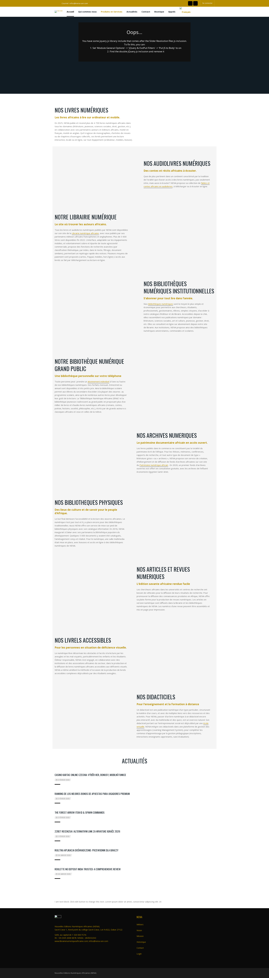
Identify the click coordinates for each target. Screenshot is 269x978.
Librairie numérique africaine (85, 233)
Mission (140, 936)
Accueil (70, 11)
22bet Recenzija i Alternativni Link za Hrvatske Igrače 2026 (87, 831)
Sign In (152, 493)
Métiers (140, 924)
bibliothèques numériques (160, 303)
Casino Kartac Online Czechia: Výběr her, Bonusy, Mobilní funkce (90, 775)
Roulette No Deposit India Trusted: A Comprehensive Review (88, 869)
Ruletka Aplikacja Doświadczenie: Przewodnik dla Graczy (86, 850)
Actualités (132, 11)
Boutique (159, 11)
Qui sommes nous (87, 11)
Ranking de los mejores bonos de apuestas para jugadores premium (92, 794)
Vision (139, 930)
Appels (171, 11)
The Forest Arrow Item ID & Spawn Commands (80, 812)
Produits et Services (111, 11)
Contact (146, 11)
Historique (141, 942)
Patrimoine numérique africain (154, 465)
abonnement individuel (98, 381)
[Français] (185, 12)
